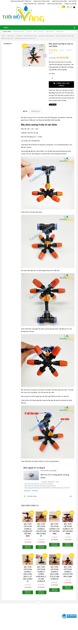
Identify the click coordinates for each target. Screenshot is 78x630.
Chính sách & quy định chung (27, 611)
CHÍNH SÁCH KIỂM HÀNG (54, 3)
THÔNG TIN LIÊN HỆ (70, 3)
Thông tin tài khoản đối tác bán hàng (28, 626)
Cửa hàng (41, 619)
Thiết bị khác (59, 31)
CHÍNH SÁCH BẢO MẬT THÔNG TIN (20, 1)
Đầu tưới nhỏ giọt (38, 31)
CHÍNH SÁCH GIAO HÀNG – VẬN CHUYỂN (64, 1)
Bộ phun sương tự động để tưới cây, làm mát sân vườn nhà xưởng (39, 609)
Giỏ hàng (22, 621)
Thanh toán (38, 624)
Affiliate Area (36, 606)
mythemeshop (11, 616)
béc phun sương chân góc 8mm (48, 329)
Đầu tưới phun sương (31, 36)
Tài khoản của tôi (27, 624)
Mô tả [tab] (25, 111)
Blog (43, 606)
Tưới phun (29, 31)
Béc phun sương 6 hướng (46, 36)
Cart (71, 7)
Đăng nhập (49, 619)
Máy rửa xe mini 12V (33, 621)
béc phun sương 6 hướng (63, 98)
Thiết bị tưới (10, 36)
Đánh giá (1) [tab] (35, 111)
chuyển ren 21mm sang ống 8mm (48, 461)
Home (3, 36)
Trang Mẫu (43, 626)
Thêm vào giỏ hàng (62, 84)
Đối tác (56, 619)
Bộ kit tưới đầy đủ (19, 31)
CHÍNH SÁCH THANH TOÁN (41, 1)
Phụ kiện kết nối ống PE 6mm (49, 621)
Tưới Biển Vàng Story (54, 626)
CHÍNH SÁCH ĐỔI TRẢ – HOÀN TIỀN (34, 3)
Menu (6, 27)
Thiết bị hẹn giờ (50, 31)
